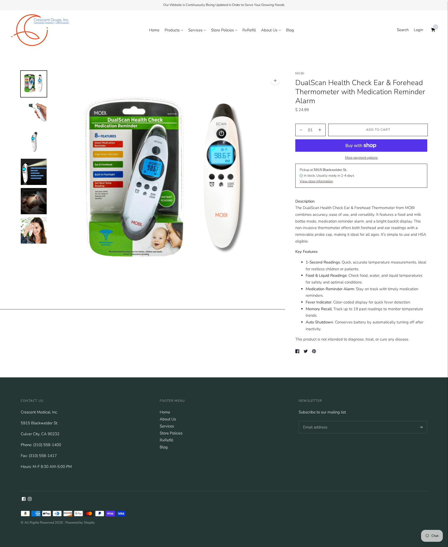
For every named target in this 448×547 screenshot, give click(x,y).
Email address (314, 421)
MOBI (299, 73)
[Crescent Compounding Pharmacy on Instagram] (30, 499)
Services (195, 30)
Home (154, 30)
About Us (269, 30)
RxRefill (249, 30)
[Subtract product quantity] (319, 130)
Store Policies (222, 30)
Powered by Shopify (80, 522)
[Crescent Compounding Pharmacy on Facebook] (24, 499)
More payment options (361, 157)
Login (418, 29)
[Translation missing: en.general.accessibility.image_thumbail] (34, 84)
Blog (290, 30)
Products (172, 30)
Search (403, 29)
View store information (316, 181)
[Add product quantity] (301, 130)
